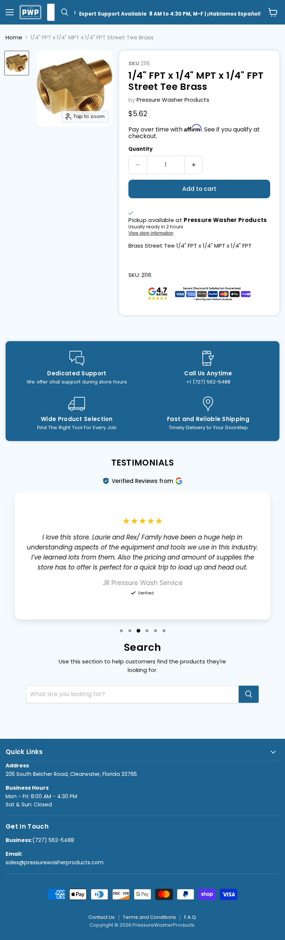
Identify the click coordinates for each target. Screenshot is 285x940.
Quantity (140, 149)
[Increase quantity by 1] (194, 165)
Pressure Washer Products (173, 100)
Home (14, 37)
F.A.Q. (190, 917)
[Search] (65, 12)
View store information (150, 233)
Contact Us (101, 917)
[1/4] (17, 63)
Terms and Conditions (149, 917)
